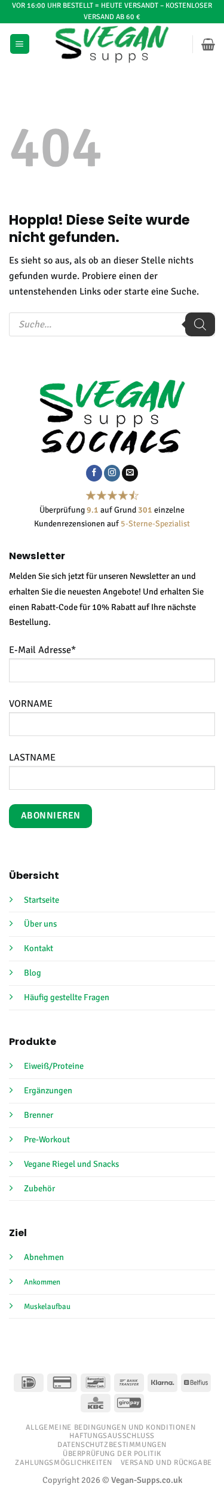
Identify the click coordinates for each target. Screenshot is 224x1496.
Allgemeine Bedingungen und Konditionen (111, 1427)
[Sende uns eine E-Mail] (130, 473)
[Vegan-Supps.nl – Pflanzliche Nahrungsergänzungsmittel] (112, 44)
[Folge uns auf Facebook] (94, 473)
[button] (19, 44)
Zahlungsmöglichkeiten (63, 1462)
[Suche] (200, 324)
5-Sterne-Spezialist (155, 524)
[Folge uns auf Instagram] (112, 473)
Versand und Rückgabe (166, 1462)
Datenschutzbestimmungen (112, 1444)
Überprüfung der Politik (112, 1453)
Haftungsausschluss (112, 1435)
